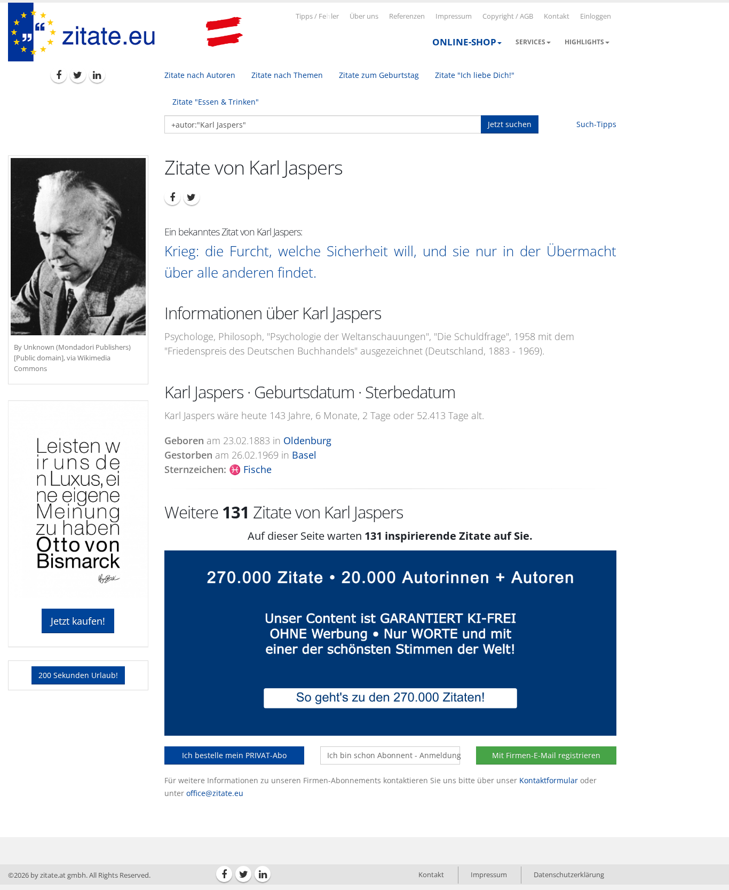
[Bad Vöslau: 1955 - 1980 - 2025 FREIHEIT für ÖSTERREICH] (224, 32)
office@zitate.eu (214, 793)
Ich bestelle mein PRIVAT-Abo (234, 755)
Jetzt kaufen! (78, 621)
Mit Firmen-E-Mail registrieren (546, 755)
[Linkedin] (97, 75)
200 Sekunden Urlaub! (78, 675)
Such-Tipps (596, 124)
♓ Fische (250, 469)
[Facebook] (59, 75)
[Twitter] (78, 75)
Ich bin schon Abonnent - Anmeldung (393, 755)
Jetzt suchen (510, 124)
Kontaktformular (548, 780)
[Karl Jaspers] (78, 246)
